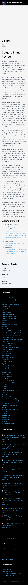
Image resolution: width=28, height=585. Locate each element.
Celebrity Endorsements (9, 324)
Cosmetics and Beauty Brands (10, 333)
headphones (5, 362)
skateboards (5, 397)
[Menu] (25, 2)
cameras (4, 320)
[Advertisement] (14, 20)
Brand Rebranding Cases (9, 316)
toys (3, 411)
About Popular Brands (8, 538)
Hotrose (4, 281)
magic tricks (5, 376)
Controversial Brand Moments (10, 331)
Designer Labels (6, 337)
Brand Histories (6, 312)
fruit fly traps (5, 355)
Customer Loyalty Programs (10, 335)
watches (4, 419)
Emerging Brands (7, 349)
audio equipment (7, 302)
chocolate (5, 327)
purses (4, 393)
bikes (3, 308)
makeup (4, 46)
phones (4, 386)
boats (3, 310)
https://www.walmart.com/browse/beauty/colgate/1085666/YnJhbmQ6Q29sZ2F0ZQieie (15, 251)
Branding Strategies (7, 318)
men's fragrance (6, 382)
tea (3, 407)
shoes (3, 395)
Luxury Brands (6, 374)
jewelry (4, 368)
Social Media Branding (8, 399)
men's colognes (6, 380)
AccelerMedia (16, 581)
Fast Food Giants (7, 353)
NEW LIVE (5, 275)
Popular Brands (14, 2)
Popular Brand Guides (8, 390)
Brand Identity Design (8, 314)
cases (3, 322)
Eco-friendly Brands (7, 343)
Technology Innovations (9, 409)
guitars (4, 359)
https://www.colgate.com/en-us (14, 227)
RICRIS (4, 268)
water (3, 421)
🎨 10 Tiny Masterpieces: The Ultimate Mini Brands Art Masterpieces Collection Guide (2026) (13, 437)
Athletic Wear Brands (8, 300)
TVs (3, 413)
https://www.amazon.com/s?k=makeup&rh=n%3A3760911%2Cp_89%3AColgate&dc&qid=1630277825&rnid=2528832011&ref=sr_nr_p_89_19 (15, 235)
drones (4, 341)
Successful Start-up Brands (10, 401)
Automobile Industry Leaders (10, 304)
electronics (5, 345)
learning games (6, 372)
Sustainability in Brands (8, 405)
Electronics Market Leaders (10, 347)
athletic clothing (6, 298)
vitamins (4, 417)
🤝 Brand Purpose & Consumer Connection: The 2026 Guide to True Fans (12, 500)
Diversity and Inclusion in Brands (11, 339)
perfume (4, 384)
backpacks (5, 306)
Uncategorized (6, 415)
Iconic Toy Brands (7, 366)
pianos (4, 388)
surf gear (4, 403)
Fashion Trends (6, 351)
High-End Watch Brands (9, 364)
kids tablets (5, 370)
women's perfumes (7, 423)
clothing (4, 329)
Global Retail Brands (8, 357)
